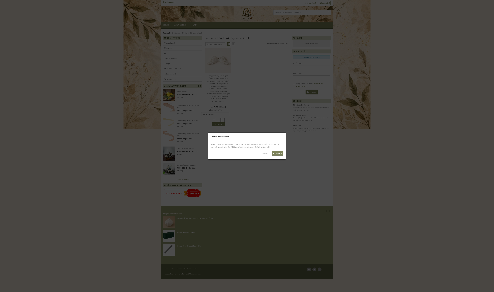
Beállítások (265, 153)
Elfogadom (278, 153)
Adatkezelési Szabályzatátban (255, 147)
